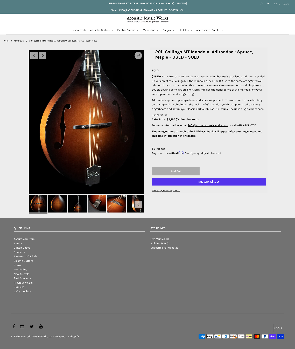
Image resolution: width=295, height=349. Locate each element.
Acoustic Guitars (100, 30)
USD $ (278, 328)
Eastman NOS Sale (25, 256)
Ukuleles (184, 30)
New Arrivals (79, 30)
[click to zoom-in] (86, 122)
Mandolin (19, 41)
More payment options (166, 190)
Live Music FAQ (159, 239)
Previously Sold (23, 282)
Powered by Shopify (67, 336)
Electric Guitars (126, 30)
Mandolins (149, 30)
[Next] (42, 55)
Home (6, 41)
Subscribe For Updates (164, 247)
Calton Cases (22, 247)
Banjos (167, 30)
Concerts (19, 252)
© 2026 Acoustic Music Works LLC (32, 336)
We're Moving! (22, 291)
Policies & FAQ (159, 243)
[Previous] (34, 55)
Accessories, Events (208, 30)
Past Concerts (22, 278)
